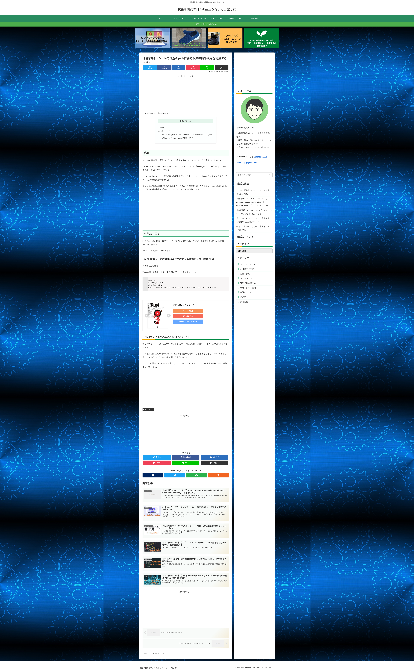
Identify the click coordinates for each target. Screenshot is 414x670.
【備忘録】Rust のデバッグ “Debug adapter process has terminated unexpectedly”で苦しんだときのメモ (252, 202)
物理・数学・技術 (248, 288)
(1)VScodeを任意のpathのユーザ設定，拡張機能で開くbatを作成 (187, 135)
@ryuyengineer (260, 157)
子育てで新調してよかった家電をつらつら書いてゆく (253, 228)
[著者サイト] (153, 475)
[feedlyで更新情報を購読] (196, 475)
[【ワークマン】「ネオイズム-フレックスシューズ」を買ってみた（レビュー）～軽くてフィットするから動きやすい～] (189, 38)
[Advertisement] (186, 93)
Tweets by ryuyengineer (246, 162)
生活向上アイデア (248, 292)
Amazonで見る (188, 311)
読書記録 (244, 302)
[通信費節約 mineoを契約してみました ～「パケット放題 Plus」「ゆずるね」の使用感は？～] (261, 38)
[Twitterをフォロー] (174, 475)
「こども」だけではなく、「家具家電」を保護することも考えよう (253, 220)
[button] (270, 174)
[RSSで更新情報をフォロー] (218, 475)
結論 (162, 128)
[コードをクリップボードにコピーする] (226, 281)
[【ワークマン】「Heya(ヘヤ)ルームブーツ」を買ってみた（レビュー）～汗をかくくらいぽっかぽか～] (225, 38)
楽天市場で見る (188, 316)
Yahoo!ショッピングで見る (188, 321)
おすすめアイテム (248, 264)
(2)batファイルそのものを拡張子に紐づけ (178, 138)
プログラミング (149, 409)
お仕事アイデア (247, 269)
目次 (182, 121)
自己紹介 (244, 297)
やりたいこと (165, 131)
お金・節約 (245, 274)
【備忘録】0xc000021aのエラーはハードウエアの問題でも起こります (254, 212)
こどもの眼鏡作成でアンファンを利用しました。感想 (253, 192)
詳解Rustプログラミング (183, 305)
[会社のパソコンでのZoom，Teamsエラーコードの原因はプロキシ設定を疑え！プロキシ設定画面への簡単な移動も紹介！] (152, 38)
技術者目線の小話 (248, 283)
